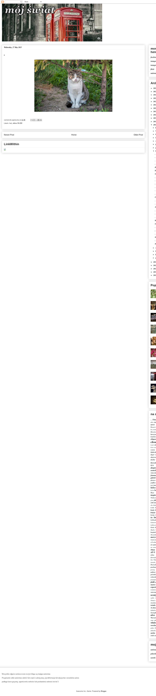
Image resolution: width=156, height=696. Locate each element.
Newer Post (9, 135)
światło (153, 605)
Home (74, 135)
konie (153, 510)
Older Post (138, 135)
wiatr (152, 620)
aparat (153, 424)
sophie (152, 598)
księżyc (153, 512)
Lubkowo (153, 525)
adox (152, 422)
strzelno (153, 603)
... (151, 420)
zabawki (153, 631)
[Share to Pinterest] (41, 120)
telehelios (153, 610)
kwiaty (153, 515)
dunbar (153, 460)
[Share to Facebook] (38, 120)
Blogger (103, 691)
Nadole (153, 540)
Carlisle (153, 437)
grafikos (153, 483)
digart (152, 455)
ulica (153, 615)
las (152, 517)
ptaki (153, 581)
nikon (152, 555)
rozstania (153, 590)
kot (11, 123)
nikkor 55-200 (17, 123)
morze (153, 537)
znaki (152, 635)
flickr (152, 69)
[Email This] (31, 120)
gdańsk (153, 478)
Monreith (153, 535)
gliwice (153, 480)
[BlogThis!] (34, 120)
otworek (153, 562)
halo (152, 485)
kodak (152, 508)
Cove (152, 447)
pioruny (153, 570)
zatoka (153, 633)
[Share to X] (36, 120)
